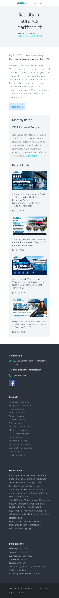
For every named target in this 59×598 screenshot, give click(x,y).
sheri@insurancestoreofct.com (27, 369)
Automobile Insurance (19, 401)
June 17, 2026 (18, 331)
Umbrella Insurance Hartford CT (29, 59)
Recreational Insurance (19, 433)
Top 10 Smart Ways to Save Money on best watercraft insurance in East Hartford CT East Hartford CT (29, 283)
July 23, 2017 (15, 55)
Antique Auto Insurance (20, 405)
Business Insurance (18, 440)
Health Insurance (17, 454)
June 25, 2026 (18, 292)
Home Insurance (16, 408)
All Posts (32, 33)
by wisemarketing (34, 55)
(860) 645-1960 (19, 375)
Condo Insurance (17, 412)
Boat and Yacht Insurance (20, 426)
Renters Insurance (17, 416)
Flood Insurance (16, 423)
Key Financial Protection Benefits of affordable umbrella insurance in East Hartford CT (29, 324)
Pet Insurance (15, 437)
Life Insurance (15, 451)
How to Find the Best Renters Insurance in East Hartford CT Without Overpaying (25, 525)
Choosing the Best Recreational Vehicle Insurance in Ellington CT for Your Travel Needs (29, 242)
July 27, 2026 (18, 210)
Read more (17, 106)
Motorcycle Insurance (19, 430)
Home (21, 33)
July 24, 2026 (18, 250)
